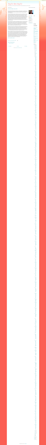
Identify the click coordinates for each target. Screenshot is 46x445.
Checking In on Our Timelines (35, 156)
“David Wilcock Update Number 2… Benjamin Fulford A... (35, 398)
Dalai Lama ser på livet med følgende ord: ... (35, 315)
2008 (34, 439)
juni (35, 430)
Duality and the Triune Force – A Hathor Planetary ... (35, 139)
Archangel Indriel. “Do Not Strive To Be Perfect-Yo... (35, 243)
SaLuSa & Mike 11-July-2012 (35, 260)
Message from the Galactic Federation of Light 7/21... (35, 188)
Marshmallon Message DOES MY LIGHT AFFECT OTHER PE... (35, 211)
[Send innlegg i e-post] (17, 40)
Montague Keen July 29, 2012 (35, 63)
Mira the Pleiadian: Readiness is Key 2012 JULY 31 (35, 59)
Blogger (25, 443)
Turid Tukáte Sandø (30, 17)
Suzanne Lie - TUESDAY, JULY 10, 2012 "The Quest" (35, 232)
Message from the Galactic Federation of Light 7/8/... (35, 284)
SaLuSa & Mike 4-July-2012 (35, 380)
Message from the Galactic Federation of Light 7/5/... (35, 329)
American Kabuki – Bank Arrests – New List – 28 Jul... (35, 92)
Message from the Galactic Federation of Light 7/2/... (35, 407)
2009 (34, 438)
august (35, 54)
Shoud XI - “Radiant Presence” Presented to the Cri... (35, 237)
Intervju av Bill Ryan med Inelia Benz (35, 300)
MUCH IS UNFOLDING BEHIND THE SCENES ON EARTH (35, 195)
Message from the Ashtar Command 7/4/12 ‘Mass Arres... (35, 353)
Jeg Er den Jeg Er (15, 4)
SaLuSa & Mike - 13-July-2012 (35, 200)
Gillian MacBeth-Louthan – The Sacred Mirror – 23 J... (35, 173)
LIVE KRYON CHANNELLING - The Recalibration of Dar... (35, 370)
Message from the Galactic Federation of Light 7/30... (35, 79)
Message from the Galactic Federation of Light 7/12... (35, 204)
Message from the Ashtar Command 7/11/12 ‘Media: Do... (35, 220)
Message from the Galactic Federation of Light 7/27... (35, 98)
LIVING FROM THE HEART (35, 111)
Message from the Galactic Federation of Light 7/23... (35, 167)
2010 (34, 437)
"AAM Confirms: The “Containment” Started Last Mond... (35, 392)
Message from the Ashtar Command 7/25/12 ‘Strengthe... (35, 116)
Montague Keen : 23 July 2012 (35, 184)
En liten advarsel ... (35, 216)
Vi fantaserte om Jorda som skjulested (35, 122)
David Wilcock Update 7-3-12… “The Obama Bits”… (35, 359)
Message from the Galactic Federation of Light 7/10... (35, 264)
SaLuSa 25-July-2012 (35, 148)
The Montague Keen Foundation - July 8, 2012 (35, 279)
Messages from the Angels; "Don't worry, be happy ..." (35, 133)
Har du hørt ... (35, 332)
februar (35, 433)
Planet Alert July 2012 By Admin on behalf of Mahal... (35, 337)
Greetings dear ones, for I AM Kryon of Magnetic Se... (35, 304)
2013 (34, 47)
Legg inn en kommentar (11, 43)
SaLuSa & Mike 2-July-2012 (35, 414)
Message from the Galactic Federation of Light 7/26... (35, 107)
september (36, 53)
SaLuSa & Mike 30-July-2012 (35, 87)
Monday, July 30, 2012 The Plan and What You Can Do (35, 68)
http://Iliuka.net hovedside (35, 42)
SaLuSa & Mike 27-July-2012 (35, 102)
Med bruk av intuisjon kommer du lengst (35, 320)
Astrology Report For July (35, 418)
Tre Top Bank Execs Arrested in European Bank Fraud (35, 144)
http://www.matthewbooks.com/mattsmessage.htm (36, 32)
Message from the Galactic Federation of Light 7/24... (35, 161)
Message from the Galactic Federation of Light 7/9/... (35, 270)
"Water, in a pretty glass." (35, 257)
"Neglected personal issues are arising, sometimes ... (35, 127)
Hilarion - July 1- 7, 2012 (35, 412)
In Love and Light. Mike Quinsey (35, 84)
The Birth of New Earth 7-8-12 (35, 248)
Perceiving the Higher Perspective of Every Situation (35, 364)
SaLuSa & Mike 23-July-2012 (35, 180)
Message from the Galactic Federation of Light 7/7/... (35, 295)
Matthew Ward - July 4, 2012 (35, 348)
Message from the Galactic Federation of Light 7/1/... (35, 427)
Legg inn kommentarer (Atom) (19, 47)
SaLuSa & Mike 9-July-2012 (35, 274)
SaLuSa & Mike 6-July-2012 (35, 324)
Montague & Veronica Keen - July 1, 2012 (35, 422)
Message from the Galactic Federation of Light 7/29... (35, 73)
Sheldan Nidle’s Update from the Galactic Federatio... (35, 152)
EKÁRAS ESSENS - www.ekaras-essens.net (36, 28)
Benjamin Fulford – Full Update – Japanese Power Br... (35, 226)
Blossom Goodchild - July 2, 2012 (35, 403)
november (36, 50)
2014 (34, 46)
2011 (34, 436)
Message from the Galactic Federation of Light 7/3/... (35, 385)
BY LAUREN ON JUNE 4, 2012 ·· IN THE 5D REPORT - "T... (35, 343)
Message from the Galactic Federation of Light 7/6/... (35, 310)
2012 (34, 48)
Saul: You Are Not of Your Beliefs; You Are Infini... (35, 290)
